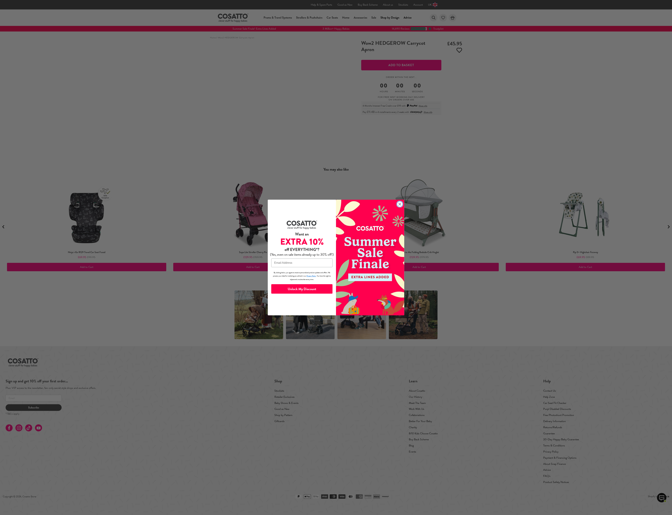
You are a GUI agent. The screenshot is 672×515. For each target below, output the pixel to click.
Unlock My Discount (302, 289)
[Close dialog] (400, 204)
